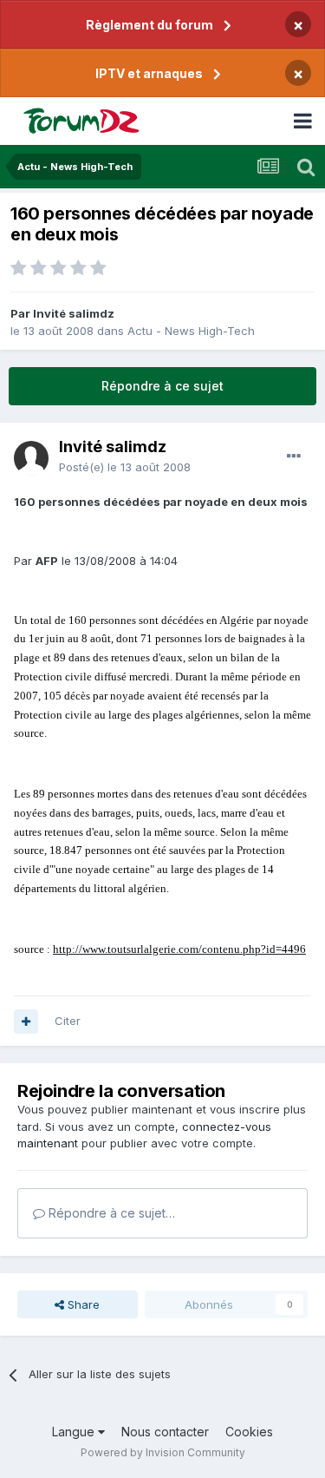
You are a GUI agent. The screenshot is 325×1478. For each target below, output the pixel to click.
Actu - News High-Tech (191, 331)
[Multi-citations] (26, 1021)
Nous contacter (165, 1431)
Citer (68, 1021)
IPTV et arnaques (149, 73)
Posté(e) (125, 467)
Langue (75, 1431)
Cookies (249, 1431)
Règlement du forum (149, 24)
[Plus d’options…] (293, 456)
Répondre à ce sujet (162, 385)
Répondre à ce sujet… (110, 1212)
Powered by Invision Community (163, 1452)
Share (82, 1304)
